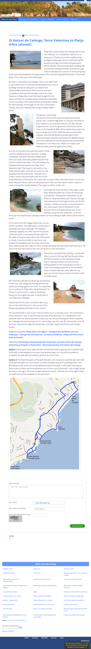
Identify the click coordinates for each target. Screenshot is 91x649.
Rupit (35, 592)
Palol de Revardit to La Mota (42, 600)
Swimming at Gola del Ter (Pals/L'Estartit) (11, 580)
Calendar (44, 638)
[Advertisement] (49, 28)
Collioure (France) (9, 573)
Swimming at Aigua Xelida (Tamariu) (45, 586)
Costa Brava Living (14, 35)
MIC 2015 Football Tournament (74, 600)
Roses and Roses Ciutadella (42, 596)
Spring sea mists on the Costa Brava (75, 592)
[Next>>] (24, 620)
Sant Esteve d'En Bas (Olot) (72, 579)
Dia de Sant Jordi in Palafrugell (73, 596)
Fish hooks (36, 573)
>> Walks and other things (29, 35)
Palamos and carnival (71, 604)
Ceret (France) (7, 609)
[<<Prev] (9, 620)
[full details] (10, 539)
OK (86, 647)
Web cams (74, 19)
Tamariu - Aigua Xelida (10, 600)
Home (27, 638)
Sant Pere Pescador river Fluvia (43, 604)
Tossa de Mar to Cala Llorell (12, 596)
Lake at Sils (37, 569)
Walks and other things (9, 19)
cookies (82, 643)
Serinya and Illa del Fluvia (41, 579)
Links (62, 638)
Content (35, 638)
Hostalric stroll (68, 569)
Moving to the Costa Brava (28, 19)
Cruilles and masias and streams (74, 615)
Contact (54, 638)
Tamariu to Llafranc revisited (42, 609)
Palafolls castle (8, 569)
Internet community (47, 19)
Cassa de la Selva (8, 604)
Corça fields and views (10, 592)
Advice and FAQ (62, 19)
